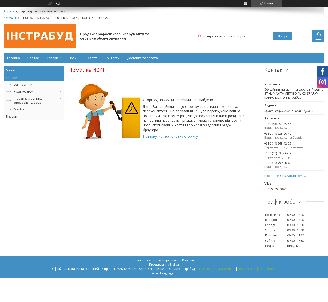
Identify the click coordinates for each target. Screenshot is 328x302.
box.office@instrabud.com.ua (285, 176)
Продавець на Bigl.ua (164, 264)
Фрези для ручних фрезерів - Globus (28, 100)
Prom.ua (188, 260)
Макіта (19, 109)
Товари (52, 58)
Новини (74, 58)
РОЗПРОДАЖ (23, 91)
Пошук (282, 36)
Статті (92, 58)
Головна (13, 58)
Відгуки (11, 116)
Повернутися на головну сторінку (170, 136)
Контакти (112, 58)
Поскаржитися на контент (216, 269)
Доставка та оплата (142, 58)
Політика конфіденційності (257, 269)
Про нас (33, 58)
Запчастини (23, 84)
